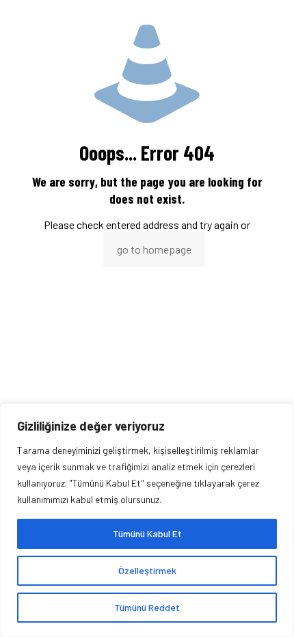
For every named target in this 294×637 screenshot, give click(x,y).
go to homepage (154, 249)
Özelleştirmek (147, 570)
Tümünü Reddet (147, 607)
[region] (147, 520)
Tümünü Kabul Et (147, 533)
